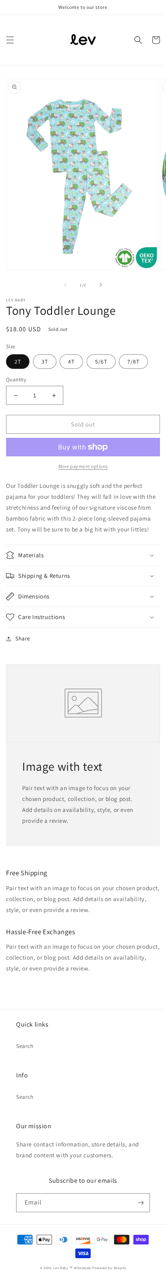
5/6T (101, 361)
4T (71, 361)
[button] (10, 40)
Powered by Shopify (109, 1267)
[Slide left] (65, 285)
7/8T (133, 361)
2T (18, 361)
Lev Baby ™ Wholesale (72, 1267)
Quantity (16, 379)
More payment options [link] (83, 466)
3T (45, 361)
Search (25, 1046)
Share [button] (22, 638)
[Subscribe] (140, 1202)
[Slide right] (101, 285)
